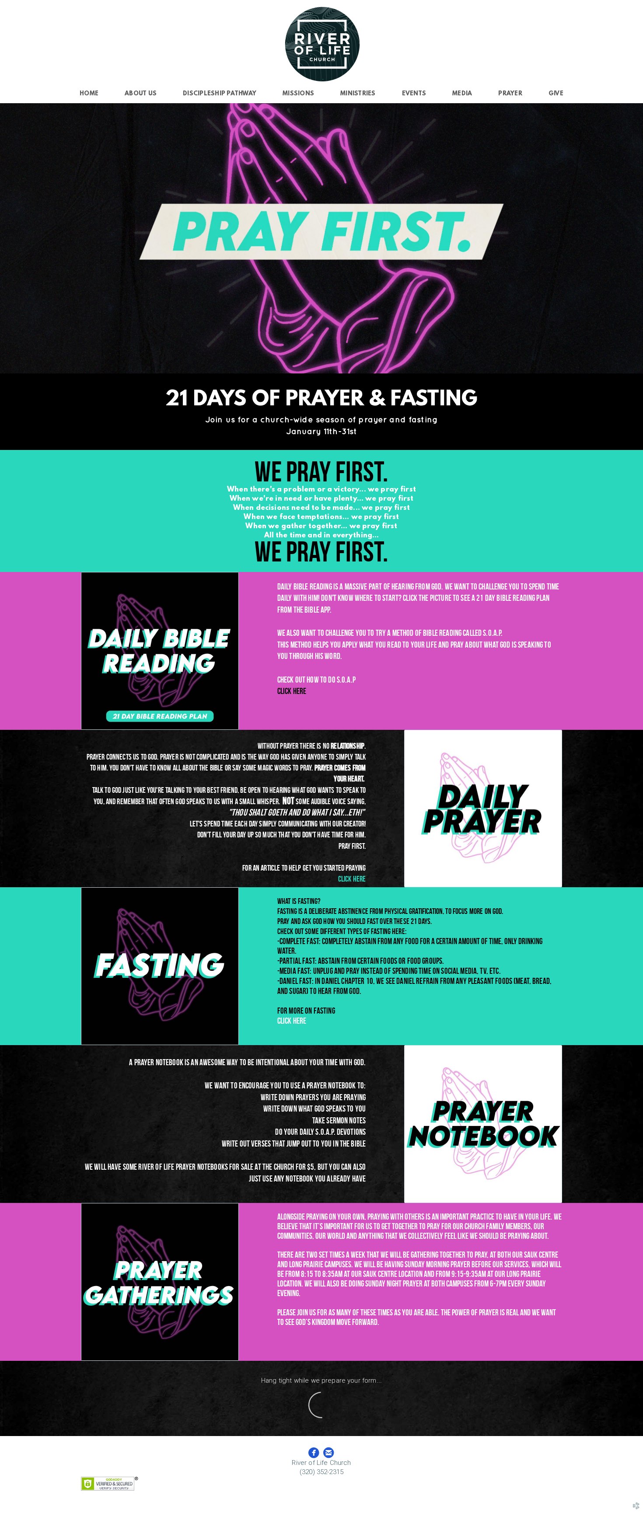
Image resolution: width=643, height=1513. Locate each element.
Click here (292, 691)
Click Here (292, 1020)
